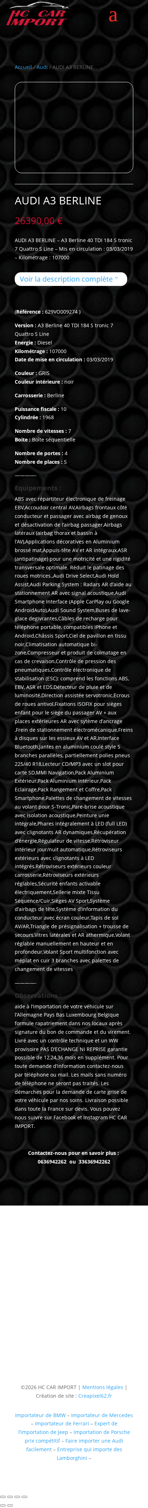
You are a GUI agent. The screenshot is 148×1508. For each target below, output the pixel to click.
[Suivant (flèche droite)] (10, 1505)
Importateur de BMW (40, 1415)
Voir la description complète (66, 279)
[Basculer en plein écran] (10, 1497)
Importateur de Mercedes (102, 1415)
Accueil (23, 67)
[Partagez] (17, 1497)
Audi (42, 67)
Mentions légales (102, 1387)
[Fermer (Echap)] (24, 1497)
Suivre (85, 1339)
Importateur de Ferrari (62, 1423)
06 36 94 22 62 (32, 1303)
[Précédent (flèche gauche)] (3, 1505)
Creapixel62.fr (95, 1395)
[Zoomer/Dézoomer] (3, 1497)
